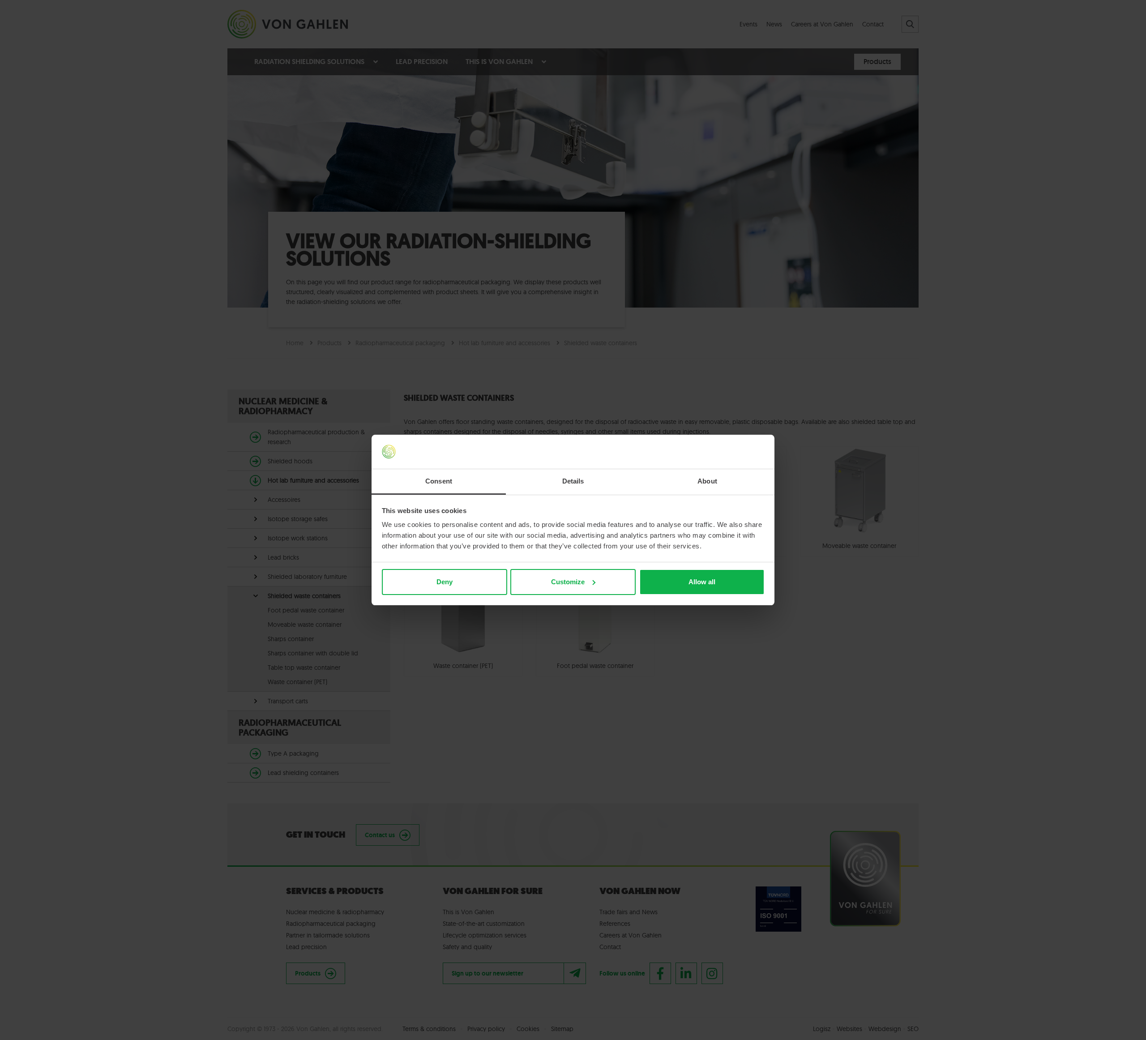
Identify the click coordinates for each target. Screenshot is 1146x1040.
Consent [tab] (438, 481)
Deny (444, 582)
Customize (568, 582)
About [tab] (707, 481)
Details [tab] (573, 481)
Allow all (701, 582)
